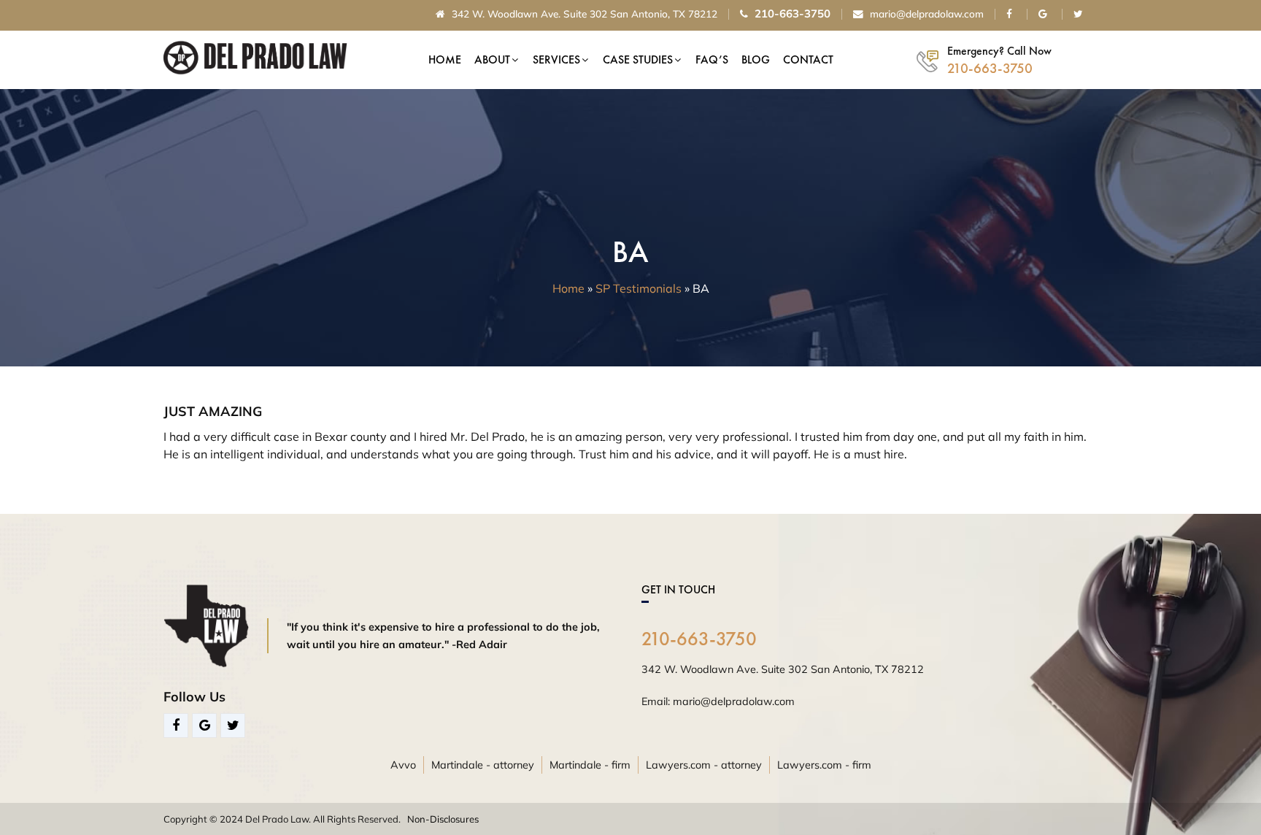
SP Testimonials (638, 288)
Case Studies (638, 59)
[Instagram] (232, 725)
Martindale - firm (589, 764)
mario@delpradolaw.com (925, 14)
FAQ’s (711, 59)
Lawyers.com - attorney (704, 764)
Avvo (403, 764)
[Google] (204, 725)
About (492, 59)
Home (444, 59)
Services (556, 59)
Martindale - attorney (482, 764)
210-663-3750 (699, 638)
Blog (755, 59)
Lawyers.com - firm (824, 764)
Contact (808, 59)
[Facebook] (175, 725)
